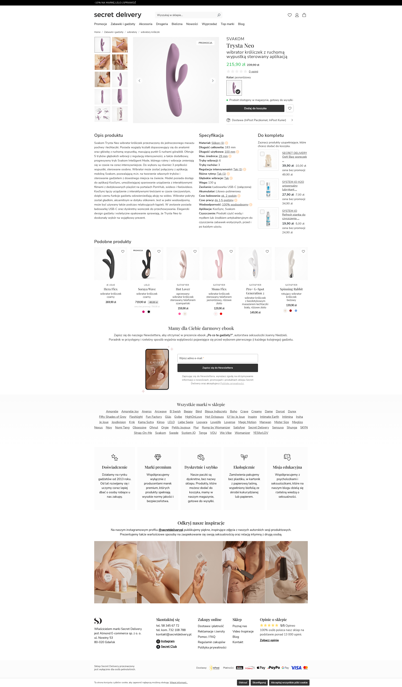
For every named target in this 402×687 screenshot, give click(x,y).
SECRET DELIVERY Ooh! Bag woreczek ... (294, 156)
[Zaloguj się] (297, 15)
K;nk (132, 422)
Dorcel (280, 411)
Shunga (292, 428)
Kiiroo (161, 422)
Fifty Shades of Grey (112, 417)
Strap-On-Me (143, 433)
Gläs (168, 417)
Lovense (229, 422)
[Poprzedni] (139, 80)
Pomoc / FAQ (206, 637)
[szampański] (185, 314)
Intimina (287, 417)
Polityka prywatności (212, 647)
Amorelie (112, 411)
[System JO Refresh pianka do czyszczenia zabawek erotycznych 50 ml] (268, 218)
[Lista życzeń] (289, 15)
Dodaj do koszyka (255, 108)
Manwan (265, 422)
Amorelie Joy (130, 411)
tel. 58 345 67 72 (167, 626)
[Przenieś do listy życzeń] (289, 108)
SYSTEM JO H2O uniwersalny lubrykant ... (293, 185)
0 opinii (253, 71)
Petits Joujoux (181, 428)
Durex (292, 411)
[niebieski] (296, 311)
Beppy (188, 411)
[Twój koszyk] (305, 15)
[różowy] (180, 314)
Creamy (256, 411)
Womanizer (242, 433)
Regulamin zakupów (211, 642)
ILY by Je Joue (236, 417)
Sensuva (278, 428)
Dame (269, 411)
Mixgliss (297, 422)
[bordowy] (291, 311)
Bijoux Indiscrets (216, 411)
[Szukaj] (218, 15)
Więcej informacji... (179, 682)
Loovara (201, 422)
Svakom (235, 39)
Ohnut (153, 428)
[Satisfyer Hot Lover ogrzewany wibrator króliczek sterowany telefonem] (182, 263)
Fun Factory (154, 417)
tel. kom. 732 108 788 (171, 630)
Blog (236, 637)
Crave (244, 411)
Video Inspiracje (243, 631)
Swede (173, 433)
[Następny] (213, 80)
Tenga (203, 433)
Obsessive (139, 428)
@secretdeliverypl (171, 530)
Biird (199, 411)
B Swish (175, 411)
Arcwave (161, 411)
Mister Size (281, 422)
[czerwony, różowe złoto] (221, 314)
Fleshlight (136, 417)
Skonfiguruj (259, 682)
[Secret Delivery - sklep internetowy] (117, 15)
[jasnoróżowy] (234, 88)
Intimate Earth (269, 417)
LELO (171, 422)
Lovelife (215, 422)
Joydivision (119, 422)
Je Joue (104, 422)
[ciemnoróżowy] (143, 312)
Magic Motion (247, 422)
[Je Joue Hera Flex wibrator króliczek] (110, 263)
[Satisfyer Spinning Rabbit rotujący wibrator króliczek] (291, 263)
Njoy (109, 428)
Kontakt (238, 642)
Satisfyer (239, 428)
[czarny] (149, 312)
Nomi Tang (122, 428)
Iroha (299, 417)
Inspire (252, 417)
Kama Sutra (146, 422)
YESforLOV (260, 433)
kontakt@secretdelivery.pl (174, 634)
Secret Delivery (258, 428)
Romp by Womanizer (216, 428)
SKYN (304, 428)
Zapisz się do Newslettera (217, 368)
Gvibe (178, 417)
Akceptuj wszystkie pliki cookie (289, 682)
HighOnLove (193, 417)
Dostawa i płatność (211, 626)
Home (97, 32)
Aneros (147, 411)
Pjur (196, 428)
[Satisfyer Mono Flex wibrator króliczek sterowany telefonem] (219, 263)
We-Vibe (226, 433)
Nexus (98, 428)
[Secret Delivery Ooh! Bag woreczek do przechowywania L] (268, 160)
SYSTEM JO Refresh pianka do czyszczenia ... (293, 214)
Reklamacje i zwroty (211, 631)
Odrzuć (243, 682)
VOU (213, 433)
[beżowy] (285, 311)
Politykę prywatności (232, 383)
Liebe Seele (185, 422)
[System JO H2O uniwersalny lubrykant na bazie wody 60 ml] (268, 189)
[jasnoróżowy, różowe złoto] (216, 314)
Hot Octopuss (214, 417)
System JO (189, 433)
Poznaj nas (240, 626)
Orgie (165, 428)
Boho (233, 411)
